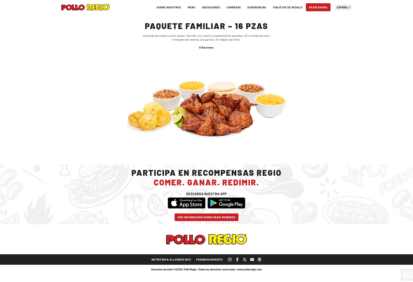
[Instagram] (230, 259)
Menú (191, 7)
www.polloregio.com (249, 269)
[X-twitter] (245, 259)
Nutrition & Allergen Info (171, 259)
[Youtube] (252, 259)
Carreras (234, 7)
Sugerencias (256, 7)
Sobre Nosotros (168, 7)
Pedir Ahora (318, 7)
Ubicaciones (211, 7)
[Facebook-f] (237, 259)
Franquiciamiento (209, 259)
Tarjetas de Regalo (288, 7)
